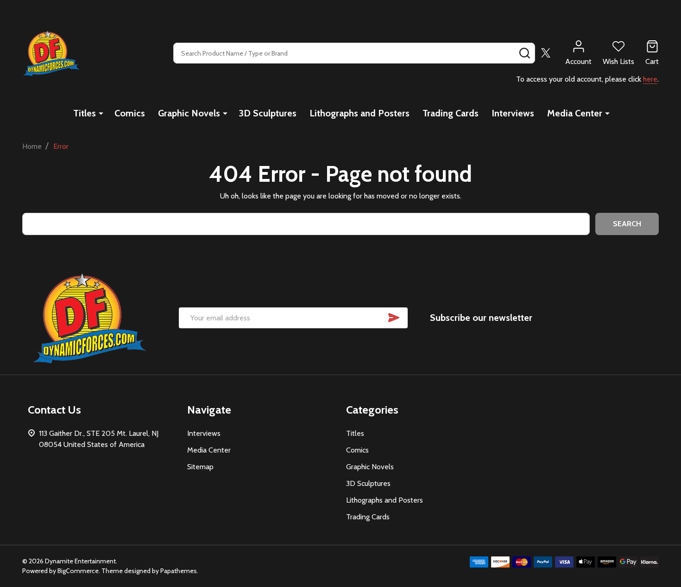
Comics (129, 113)
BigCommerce (78, 571)
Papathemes (178, 571)
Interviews (513, 113)
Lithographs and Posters (359, 113)
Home (32, 146)
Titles (84, 113)
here (650, 79)
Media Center (574, 113)
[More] (101, 113)
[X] (545, 53)
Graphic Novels (189, 113)
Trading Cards (450, 113)
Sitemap (200, 466)
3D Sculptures (267, 113)
